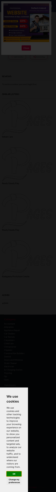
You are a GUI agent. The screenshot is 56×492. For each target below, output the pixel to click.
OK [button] (14, 474)
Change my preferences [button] (14, 481)
